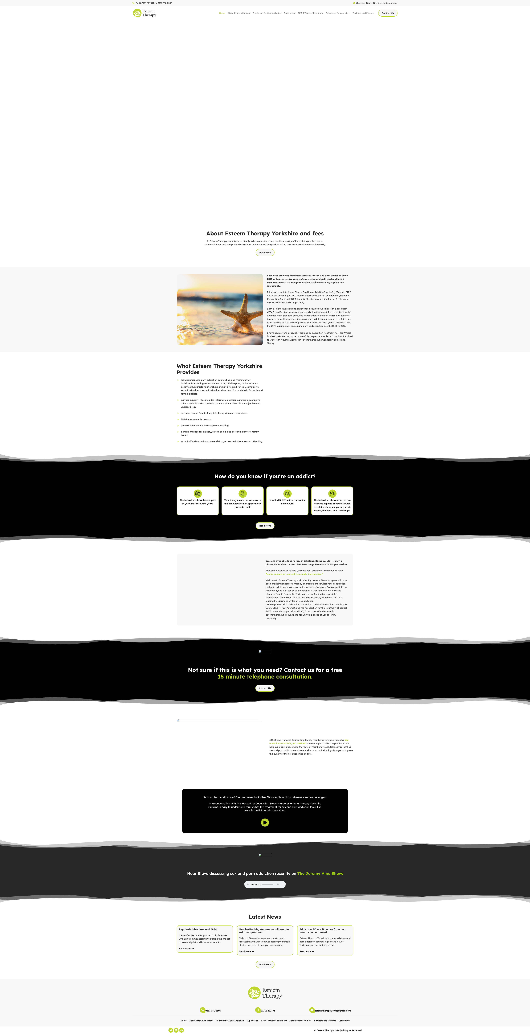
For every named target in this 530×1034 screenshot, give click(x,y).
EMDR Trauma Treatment (311, 13)
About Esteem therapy (239, 13)
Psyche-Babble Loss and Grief (198, 929)
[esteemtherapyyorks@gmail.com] (312, 1010)
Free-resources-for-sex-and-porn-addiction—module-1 (294, 574)
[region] (265, 119)
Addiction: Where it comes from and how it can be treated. (322, 931)
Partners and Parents (363, 13)
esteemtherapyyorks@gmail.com (333, 1010)
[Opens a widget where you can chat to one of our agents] (519, 1029)
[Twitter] (170, 1030)
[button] (4, 119)
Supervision (290, 13)
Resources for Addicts (337, 13)
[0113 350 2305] (202, 1010)
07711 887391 (268, 1010)
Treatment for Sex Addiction (267, 13)
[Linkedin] (176, 1030)
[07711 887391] (258, 1010)
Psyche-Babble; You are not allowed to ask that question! (264, 931)
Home (222, 13)
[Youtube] (181, 1030)
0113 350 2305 (213, 1010)
